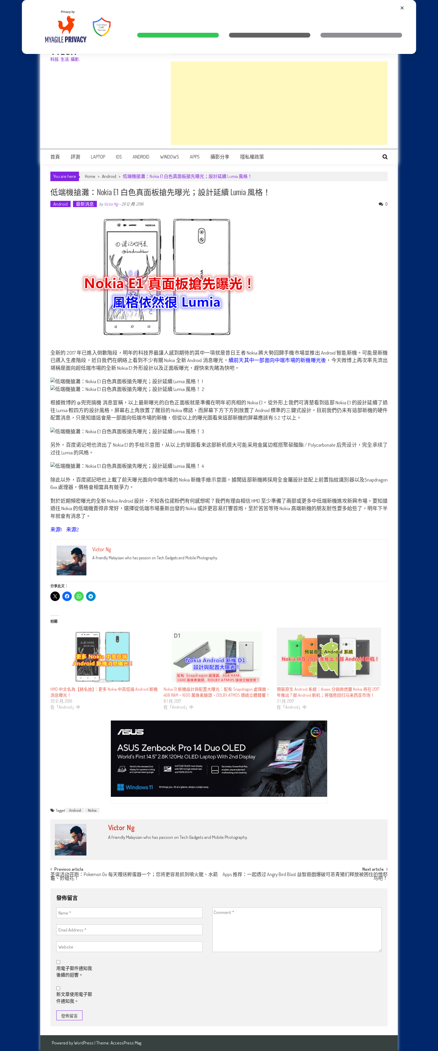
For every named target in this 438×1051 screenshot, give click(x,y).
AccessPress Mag (126, 1043)
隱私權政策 (252, 157)
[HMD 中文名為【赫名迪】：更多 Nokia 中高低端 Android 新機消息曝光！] (104, 657)
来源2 (72, 529)
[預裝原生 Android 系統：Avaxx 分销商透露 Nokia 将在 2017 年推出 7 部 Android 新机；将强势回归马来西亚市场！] (330, 657)
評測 (75, 157)
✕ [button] (402, 8)
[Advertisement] (279, 103)
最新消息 (85, 204)
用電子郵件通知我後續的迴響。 (74, 971)
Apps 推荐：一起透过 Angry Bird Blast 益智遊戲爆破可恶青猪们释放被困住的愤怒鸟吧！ (305, 877)
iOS (119, 157)
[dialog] (219, 27)
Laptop (98, 157)
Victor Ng (111, 204)
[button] (178, 35)
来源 (55, 529)
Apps (195, 157)
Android (141, 157)
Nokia (92, 810)
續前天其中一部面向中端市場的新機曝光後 (277, 360)
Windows (169, 157)
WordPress (84, 1043)
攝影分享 (219, 157)
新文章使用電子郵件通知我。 (74, 997)
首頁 (55, 157)
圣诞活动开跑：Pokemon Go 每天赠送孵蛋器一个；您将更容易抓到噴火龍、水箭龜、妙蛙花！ (134, 877)
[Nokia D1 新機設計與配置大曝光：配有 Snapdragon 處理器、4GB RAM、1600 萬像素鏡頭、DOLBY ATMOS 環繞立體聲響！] (217, 657)
